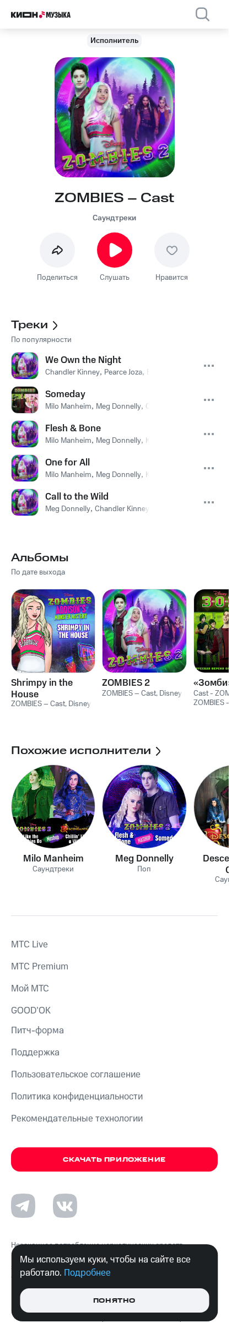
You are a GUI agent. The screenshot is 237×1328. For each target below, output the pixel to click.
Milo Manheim (53, 858)
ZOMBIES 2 (126, 683)
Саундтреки (114, 218)
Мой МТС (30, 988)
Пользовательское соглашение (76, 1074)
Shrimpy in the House (42, 688)
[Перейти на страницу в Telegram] (23, 1206)
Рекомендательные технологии (77, 1118)
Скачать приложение (114, 1159)
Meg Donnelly (144, 858)
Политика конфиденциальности (77, 1096)
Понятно (114, 1300)
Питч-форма (37, 1030)
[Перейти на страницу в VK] (65, 1206)
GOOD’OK (31, 1010)
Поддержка (35, 1052)
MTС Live (29, 944)
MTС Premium (39, 966)
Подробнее (87, 1273)
